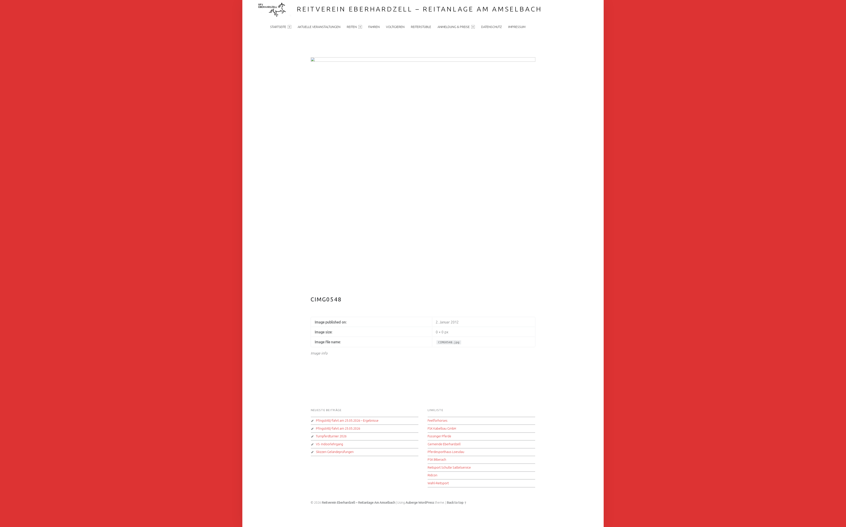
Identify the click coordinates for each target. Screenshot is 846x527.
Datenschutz (491, 27)
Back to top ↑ (457, 502)
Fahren (374, 27)
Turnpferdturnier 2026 (331, 436)
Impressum (516, 27)
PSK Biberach (437, 459)
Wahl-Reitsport (438, 483)
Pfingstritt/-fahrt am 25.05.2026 (338, 428)
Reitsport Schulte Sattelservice (449, 467)
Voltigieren (395, 27)
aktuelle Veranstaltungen (319, 27)
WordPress (426, 502)
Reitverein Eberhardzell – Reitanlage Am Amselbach (419, 9)
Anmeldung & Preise (454, 27)
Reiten (352, 27)
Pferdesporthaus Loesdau (446, 452)
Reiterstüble (421, 27)
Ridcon (432, 475)
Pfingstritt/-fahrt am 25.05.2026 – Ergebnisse (347, 420)
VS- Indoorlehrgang (329, 444)
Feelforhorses (437, 420)
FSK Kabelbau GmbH (442, 428)
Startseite (278, 27)
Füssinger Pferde (439, 436)
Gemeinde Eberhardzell (444, 444)
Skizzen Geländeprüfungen (335, 452)
